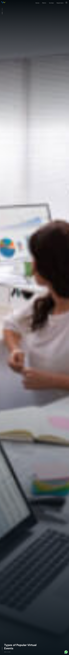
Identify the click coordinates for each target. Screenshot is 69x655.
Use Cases (51, 3)
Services (37, 3)
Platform (44, 3)
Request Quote (60, 3)
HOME (2, 13)
